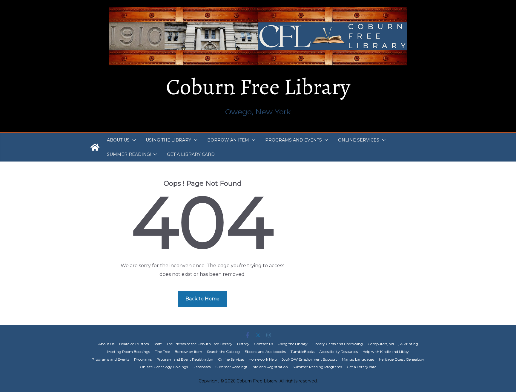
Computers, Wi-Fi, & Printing (393, 344)
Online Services (358, 140)
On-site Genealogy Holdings (164, 367)
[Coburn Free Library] (95, 147)
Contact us (263, 344)
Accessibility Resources (338, 351)
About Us (118, 140)
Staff (157, 344)
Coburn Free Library (258, 87)
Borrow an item (228, 140)
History (243, 344)
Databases (202, 367)
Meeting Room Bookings (128, 351)
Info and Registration (270, 367)
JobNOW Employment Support (309, 359)
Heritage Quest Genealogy (401, 359)
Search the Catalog (223, 351)
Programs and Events (293, 140)
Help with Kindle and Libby (386, 351)
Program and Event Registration (184, 359)
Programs (143, 359)
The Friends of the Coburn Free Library (199, 344)
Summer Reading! (129, 154)
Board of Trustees (134, 344)
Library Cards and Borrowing (337, 344)
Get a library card (191, 154)
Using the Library (168, 140)
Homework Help (263, 359)
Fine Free (162, 351)
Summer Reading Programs (317, 367)
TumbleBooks (302, 351)
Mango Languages (358, 359)
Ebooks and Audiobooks (265, 351)
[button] (133, 140)
